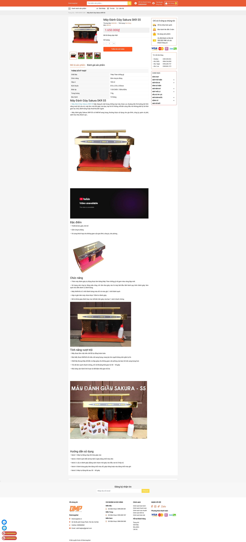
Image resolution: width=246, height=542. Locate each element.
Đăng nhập (159, 4)
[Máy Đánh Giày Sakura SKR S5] (85, 34)
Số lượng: (106, 40)
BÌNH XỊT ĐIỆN (156, 85)
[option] (85, 34)
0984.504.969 (121, 521)
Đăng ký (145, 491)
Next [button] (99, 56)
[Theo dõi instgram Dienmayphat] (155, 506)
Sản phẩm (136, 527)
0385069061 (142, 4)
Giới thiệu (102, 8)
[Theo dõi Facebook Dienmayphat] (152, 506)
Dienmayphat (72, 3)
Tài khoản (159, 2)
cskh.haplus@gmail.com (84, 528)
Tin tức (112, 8)
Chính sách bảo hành (139, 506)
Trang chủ (136, 522)
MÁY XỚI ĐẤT (156, 103)
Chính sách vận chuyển (140, 510)
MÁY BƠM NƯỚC (157, 97)
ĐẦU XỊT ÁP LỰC (157, 94)
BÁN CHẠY (155, 77)
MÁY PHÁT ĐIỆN (157, 80)
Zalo (163, 506)
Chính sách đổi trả (138, 513)
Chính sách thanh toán (140, 508)
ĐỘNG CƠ (155, 100)
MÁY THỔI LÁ (156, 91)
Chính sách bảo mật (139, 515)
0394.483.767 (121, 515)
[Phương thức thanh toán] (164, 49)
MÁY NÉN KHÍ (156, 88)
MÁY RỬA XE (156, 82)
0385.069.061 (121, 509)
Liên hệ (121, 8)
